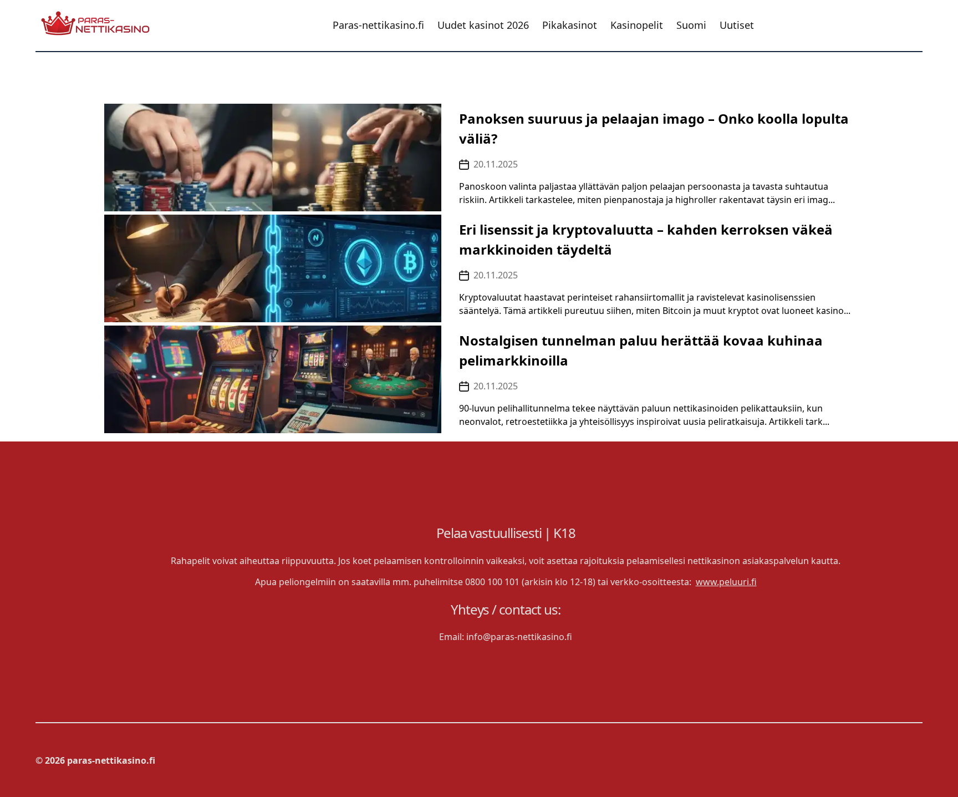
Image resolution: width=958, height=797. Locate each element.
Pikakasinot (569, 25)
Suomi (691, 25)
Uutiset (737, 25)
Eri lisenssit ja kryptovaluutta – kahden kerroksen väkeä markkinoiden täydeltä (646, 239)
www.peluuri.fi (726, 582)
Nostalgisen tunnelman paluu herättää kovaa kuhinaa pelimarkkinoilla (641, 350)
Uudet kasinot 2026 (483, 25)
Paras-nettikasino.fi (378, 25)
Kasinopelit (636, 25)
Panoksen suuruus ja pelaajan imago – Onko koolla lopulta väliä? (654, 128)
